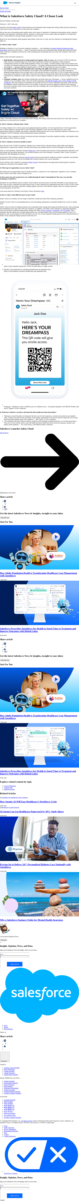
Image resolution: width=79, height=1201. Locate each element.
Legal (5, 1126)
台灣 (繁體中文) (9, 1109)
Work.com (32, 150)
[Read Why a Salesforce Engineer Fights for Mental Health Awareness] (39, 916)
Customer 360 (8, 787)
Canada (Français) (9, 1073)
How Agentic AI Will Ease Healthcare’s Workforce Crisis (28, 801)
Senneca (48, 210)
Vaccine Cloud (29, 157)
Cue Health (55, 210)
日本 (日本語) (8, 1103)
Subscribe (3, 940)
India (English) (8, 1101)
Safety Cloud (17, 27)
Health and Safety (5, 11)
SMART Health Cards (54, 81)
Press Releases (8, 1029)
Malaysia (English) (9, 1113)
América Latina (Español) (12, 1068)
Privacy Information (10, 1129)
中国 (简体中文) (9, 1105)
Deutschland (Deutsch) (11, 1083)
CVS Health (66, 210)
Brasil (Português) (9, 1069)
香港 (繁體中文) (9, 1107)
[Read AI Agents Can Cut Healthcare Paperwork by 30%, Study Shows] (9, 807)
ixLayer (43, 210)
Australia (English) (9, 1100)
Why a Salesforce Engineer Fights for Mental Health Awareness (31, 920)
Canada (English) (9, 1071)
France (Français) (9, 1085)
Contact (6, 1134)
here (43, 191)
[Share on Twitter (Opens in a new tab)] (5, 505)
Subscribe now (5, 517)
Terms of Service (9, 1127)
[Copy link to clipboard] (5, 509)
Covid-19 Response (10, 786)
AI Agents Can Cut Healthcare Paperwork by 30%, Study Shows (32, 811)
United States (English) (11, 1075)
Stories (6, 1027)
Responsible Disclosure (11, 1131)
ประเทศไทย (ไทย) (10, 1115)
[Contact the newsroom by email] (5, 1049)
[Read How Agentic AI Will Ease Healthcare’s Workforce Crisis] (14, 797)
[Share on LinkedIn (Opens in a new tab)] (5, 501)
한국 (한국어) (8, 1111)
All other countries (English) (12, 1093)
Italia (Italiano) (8, 1086)
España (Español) (9, 1081)
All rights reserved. (27, 1121)
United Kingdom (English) (12, 1091)
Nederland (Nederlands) (11, 1088)
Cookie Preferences (10, 1136)
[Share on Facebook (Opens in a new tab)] (5, 507)
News (5, 1025)
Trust (5, 1133)
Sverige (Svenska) (9, 1090)
